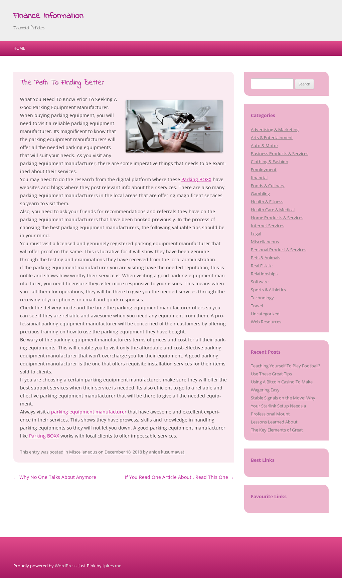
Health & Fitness (267, 202)
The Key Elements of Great (277, 430)
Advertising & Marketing (275, 129)
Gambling (260, 194)
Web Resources (266, 322)
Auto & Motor (264, 145)
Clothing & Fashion (269, 162)
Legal (256, 234)
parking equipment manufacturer (89, 411)
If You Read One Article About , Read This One (179, 477)
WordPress (65, 566)
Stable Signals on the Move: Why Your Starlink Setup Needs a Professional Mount (283, 406)
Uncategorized (265, 314)
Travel (257, 306)
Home (19, 48)
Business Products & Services (279, 154)
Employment (264, 170)
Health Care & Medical (273, 210)
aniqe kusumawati (167, 452)
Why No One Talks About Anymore (54, 477)
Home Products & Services (277, 218)
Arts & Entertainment (272, 137)
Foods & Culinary (268, 186)
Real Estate (262, 266)
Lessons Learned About (274, 422)
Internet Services (267, 226)
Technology (262, 298)
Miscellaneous (83, 452)
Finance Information (48, 16)
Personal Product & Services (278, 250)
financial (259, 178)
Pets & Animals (265, 258)
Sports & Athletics (268, 290)
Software (260, 282)
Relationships (264, 274)
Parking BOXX (196, 179)
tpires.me (112, 566)
